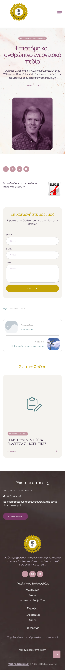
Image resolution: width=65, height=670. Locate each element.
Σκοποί (32, 595)
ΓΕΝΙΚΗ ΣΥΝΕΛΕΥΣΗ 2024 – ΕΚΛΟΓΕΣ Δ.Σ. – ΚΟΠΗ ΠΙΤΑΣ (27, 442)
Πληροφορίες (32, 614)
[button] (56, 654)
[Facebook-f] (25, 574)
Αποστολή (32, 288)
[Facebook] (6, 169)
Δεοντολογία (32, 590)
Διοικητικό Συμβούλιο (32, 600)
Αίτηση (33, 620)
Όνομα (9, 235)
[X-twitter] (40, 574)
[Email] (26, 169)
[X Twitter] (13, 169)
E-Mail (9, 249)
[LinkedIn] (19, 169)
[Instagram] (32, 574)
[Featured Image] (32, 404)
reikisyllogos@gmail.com (32, 649)
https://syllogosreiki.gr (18, 663)
